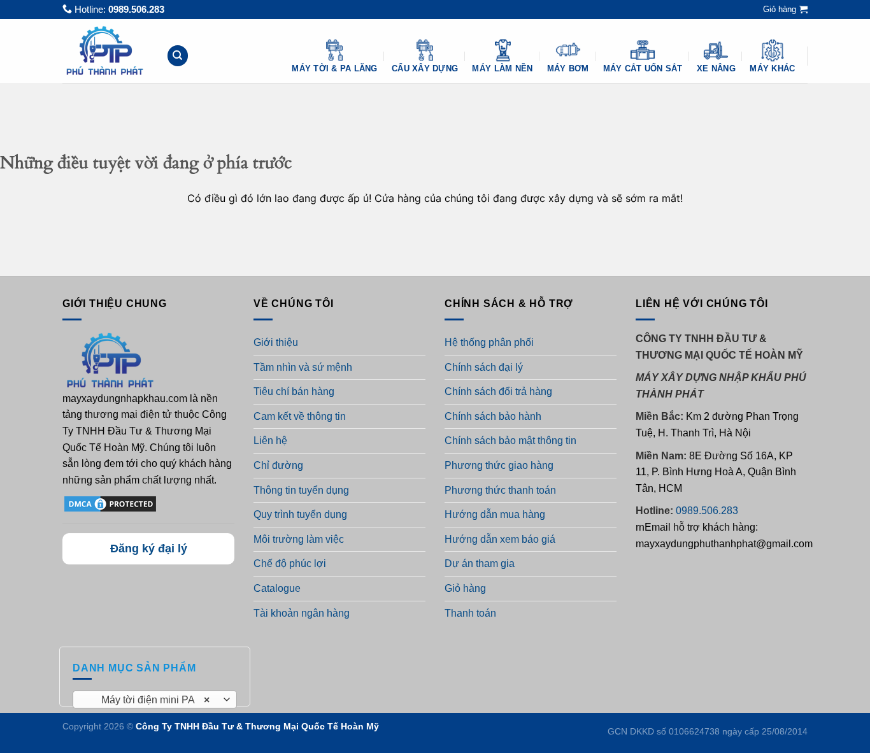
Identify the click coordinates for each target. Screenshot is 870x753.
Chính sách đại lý (484, 367)
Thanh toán (470, 613)
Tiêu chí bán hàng (293, 391)
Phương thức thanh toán (500, 490)
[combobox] (155, 699)
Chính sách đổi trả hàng (498, 391)
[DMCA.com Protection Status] (110, 503)
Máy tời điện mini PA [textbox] (148, 699)
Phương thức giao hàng (499, 465)
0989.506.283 (136, 9)
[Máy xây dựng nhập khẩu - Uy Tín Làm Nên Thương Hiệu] (104, 50)
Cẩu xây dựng (425, 68)
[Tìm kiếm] (178, 55)
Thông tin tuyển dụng (301, 490)
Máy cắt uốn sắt (643, 68)
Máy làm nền (502, 68)
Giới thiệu (275, 342)
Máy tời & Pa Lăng (334, 68)
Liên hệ (270, 440)
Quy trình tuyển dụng (300, 514)
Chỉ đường (278, 465)
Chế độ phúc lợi (289, 563)
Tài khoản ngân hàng (301, 613)
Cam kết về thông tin (299, 416)
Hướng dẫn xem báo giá (500, 539)
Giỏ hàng (465, 588)
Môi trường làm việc (298, 539)
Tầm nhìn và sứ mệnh (302, 367)
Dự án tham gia (480, 563)
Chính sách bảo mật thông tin (510, 440)
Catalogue (277, 588)
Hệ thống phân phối (489, 342)
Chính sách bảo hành (493, 416)
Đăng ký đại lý (148, 548)
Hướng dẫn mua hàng (495, 514)
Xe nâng (716, 68)
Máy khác (772, 68)
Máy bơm (568, 68)
